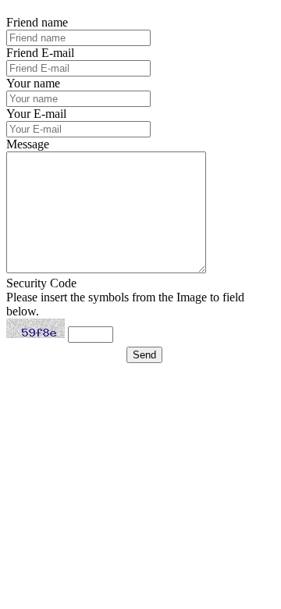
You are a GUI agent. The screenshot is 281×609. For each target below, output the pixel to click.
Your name (33, 83)
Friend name (37, 22)
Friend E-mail (40, 52)
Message (27, 144)
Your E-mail (36, 113)
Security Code (41, 283)
